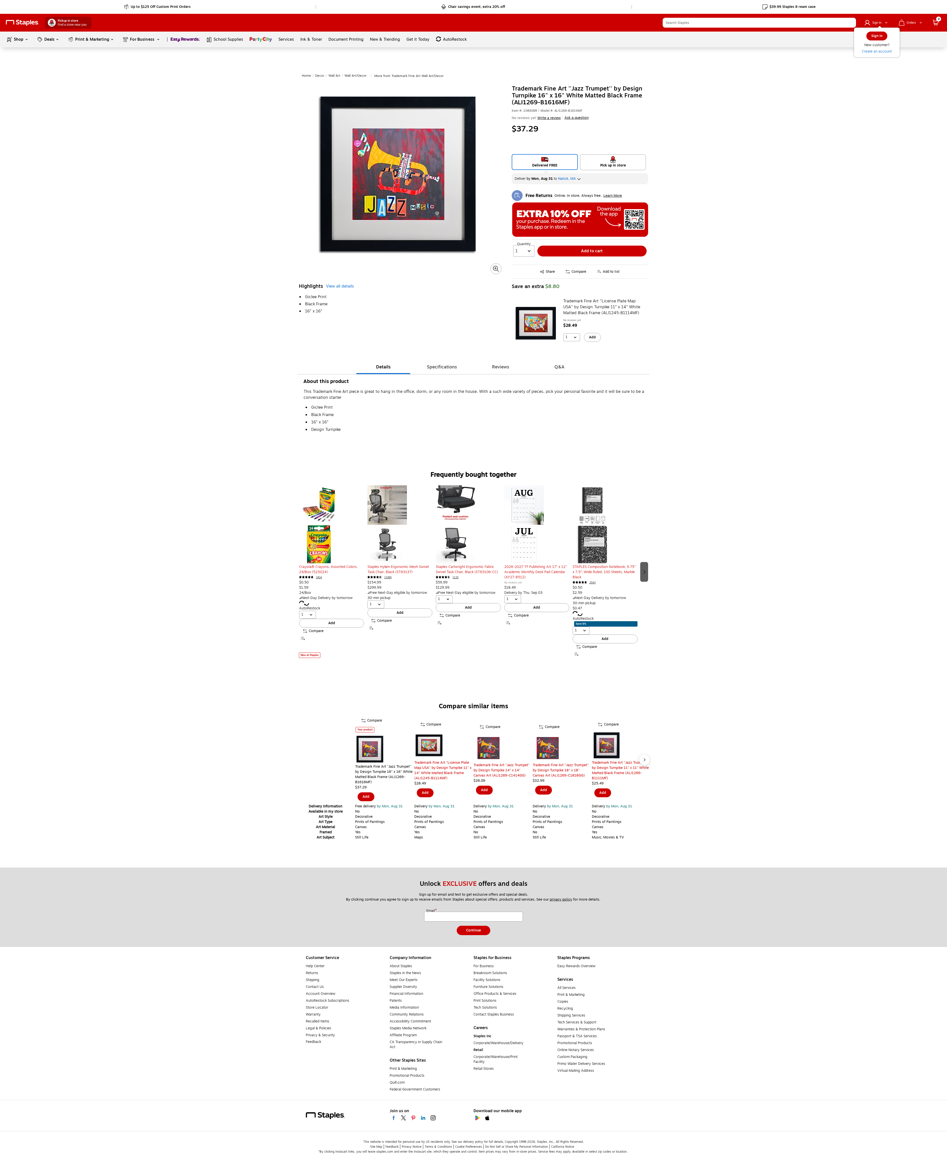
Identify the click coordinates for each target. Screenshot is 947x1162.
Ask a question (577, 117)
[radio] (545, 162)
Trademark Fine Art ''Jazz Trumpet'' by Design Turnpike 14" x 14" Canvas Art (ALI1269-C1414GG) (501, 770)
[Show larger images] (496, 268)
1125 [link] (455, 577)
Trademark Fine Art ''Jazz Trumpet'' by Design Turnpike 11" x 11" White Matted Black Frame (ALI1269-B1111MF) (620, 770)
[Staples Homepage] (22, 23)
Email (431, 911)
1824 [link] (319, 577)
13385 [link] (388, 577)
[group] (331, 571)
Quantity (524, 244)
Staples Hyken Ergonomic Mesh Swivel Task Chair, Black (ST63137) (398, 569)
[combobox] (759, 23)
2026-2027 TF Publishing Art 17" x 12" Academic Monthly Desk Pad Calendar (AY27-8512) (535, 572)
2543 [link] (592, 582)
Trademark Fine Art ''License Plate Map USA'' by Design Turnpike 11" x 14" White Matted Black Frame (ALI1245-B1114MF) (601, 307)
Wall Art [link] (334, 75)
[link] (158, 7)
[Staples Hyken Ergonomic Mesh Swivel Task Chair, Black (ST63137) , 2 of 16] (399, 524)
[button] (851, 22)
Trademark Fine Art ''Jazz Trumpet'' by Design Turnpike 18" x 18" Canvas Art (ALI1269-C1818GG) (561, 770)
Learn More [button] (612, 195)
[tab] (383, 367)
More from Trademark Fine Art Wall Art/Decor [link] (409, 75)
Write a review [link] (549, 118)
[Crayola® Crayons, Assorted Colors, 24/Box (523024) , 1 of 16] (331, 524)
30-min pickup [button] (378, 597)
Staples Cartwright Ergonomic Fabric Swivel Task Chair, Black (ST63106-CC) (467, 569)
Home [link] (306, 75)
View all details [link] (340, 286)
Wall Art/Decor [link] (356, 75)
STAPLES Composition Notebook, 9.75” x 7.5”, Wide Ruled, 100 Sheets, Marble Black (604, 572)
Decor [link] (319, 75)
